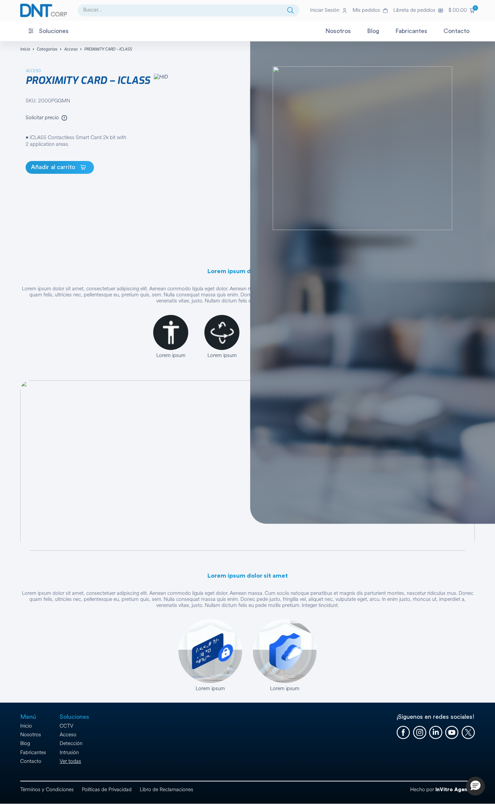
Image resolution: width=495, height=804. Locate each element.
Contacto (30, 761)
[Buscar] (290, 10)
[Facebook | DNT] (403, 732)
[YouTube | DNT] (452, 732)
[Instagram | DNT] (419, 732)
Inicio (25, 49)
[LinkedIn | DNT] (435, 732)
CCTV (66, 726)
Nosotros (30, 734)
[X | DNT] (468, 732)
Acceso (70, 49)
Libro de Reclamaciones (166, 789)
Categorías (47, 49)
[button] (462, 10)
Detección (71, 743)
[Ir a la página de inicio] (43, 10)
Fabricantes (33, 752)
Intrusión (69, 752)
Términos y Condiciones (47, 789)
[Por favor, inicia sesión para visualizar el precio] (64, 118)
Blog (25, 743)
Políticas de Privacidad (107, 789)
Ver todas (70, 761)
